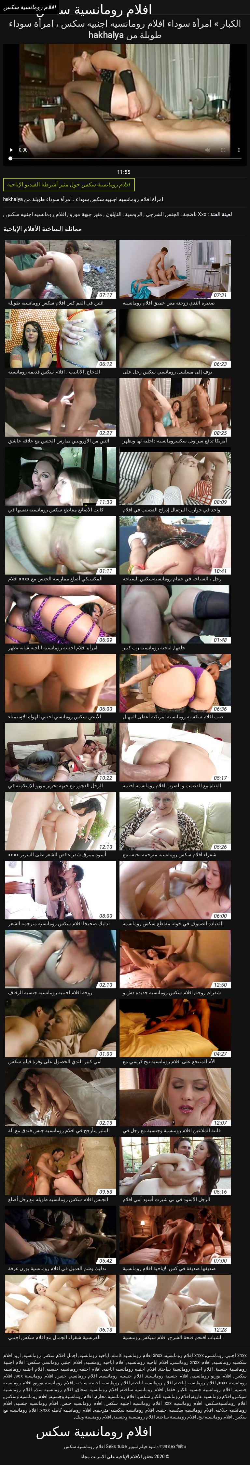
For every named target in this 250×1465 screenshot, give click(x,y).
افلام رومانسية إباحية (195, 1382)
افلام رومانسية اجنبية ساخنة (103, 1382)
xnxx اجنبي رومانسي (226, 1355)
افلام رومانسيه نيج (215, 1416)
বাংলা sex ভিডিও (173, 1446)
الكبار (230, 23)
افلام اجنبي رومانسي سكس (55, 1362)
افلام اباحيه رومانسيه (147, 1362)
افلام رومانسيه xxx (183, 1403)
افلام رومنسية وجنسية (134, 1416)
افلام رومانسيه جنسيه (36, 1403)
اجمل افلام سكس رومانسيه (50, 1355)
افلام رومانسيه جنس (82, 1403)
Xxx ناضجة (194, 214)
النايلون (112, 214)
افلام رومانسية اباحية (152, 1382)
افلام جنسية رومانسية (167, 1375)
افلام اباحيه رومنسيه (105, 1362)
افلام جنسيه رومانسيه (121, 1375)
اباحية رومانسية (94, 1355)
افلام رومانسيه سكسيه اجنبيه (185, 1410)
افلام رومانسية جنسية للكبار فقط (199, 1389)
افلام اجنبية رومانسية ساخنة (186, 1369)
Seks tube (116, 1446)
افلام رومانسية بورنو (53, 1382)
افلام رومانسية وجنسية (71, 1396)
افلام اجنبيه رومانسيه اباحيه (129, 1369)
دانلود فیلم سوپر (143, 1446)
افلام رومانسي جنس (76, 1375)
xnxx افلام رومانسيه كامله (137, 1355)
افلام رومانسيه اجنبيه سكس (35, 214)
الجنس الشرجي (162, 214)
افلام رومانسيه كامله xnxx (65, 1410)
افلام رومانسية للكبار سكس (164, 1396)
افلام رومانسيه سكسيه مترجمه (124, 1410)
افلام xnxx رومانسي (191, 1362)
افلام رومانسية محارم (115, 1396)
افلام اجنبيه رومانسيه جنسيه (74, 1369)
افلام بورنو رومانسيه (211, 1375)
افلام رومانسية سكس (84, 1446)
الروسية (133, 214)
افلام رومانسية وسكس (26, 1396)
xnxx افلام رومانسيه (184, 1355)
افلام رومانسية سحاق (97, 1389)
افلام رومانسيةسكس (226, 1403)
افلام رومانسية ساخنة (142, 1389)
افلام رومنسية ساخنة (176, 1416)
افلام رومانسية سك (54, 1389)
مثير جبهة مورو (85, 214)
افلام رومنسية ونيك (93, 1416)
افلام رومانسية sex (34, 1375)
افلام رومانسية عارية (211, 1396)
